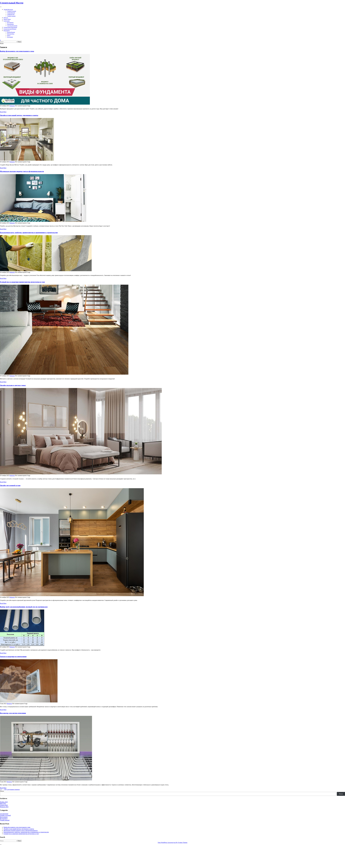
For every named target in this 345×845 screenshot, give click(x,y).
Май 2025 (3, 803)
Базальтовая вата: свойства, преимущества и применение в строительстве (29, 232)
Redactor (12, 105)
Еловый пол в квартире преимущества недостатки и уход (22, 282)
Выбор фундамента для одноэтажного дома (17, 51)
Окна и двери (7, 19)
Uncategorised (4, 814)
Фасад (8, 35)
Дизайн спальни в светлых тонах (13, 385)
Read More (3, 112)
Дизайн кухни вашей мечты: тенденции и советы (19, 115)
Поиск (19, 41)
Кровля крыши (11, 32)
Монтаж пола (10, 33)
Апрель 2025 (4, 805)
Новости (6, 17)
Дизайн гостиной (11, 11)
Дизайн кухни (10, 14)
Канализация (10, 24)
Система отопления (12, 25)
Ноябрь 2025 (4, 802)
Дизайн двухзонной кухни (10, 485)
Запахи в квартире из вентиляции (13, 656)
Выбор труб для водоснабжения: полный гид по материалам (24, 607)
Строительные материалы (10, 27)
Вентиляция (7, 30)
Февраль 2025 (4, 807)
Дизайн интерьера (8, 9)
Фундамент (10, 37)
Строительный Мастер (11, 3)
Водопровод (10, 22)
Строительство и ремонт (10, 29)
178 (5, 789)
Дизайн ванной (11, 12)
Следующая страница (13, 789)
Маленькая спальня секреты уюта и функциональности (22, 171)
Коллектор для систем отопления (13, 713)
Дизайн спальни (11, 16)
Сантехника (7, 20)
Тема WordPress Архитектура (172, 842)
